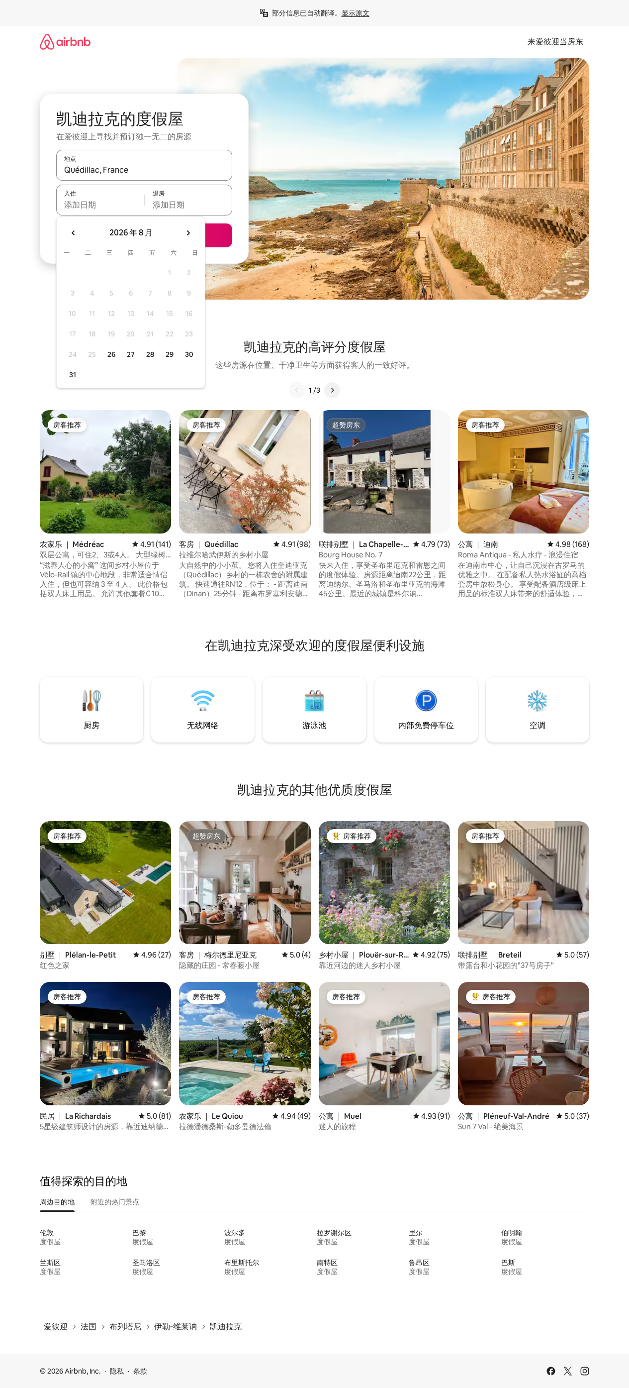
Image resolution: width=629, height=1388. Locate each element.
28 (150, 354)
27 (131, 354)
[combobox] (144, 170)
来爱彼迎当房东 (555, 41)
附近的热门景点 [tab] (114, 1201)
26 (111, 354)
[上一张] (297, 390)
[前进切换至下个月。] (188, 233)
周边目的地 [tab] (57, 1201)
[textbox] (100, 205)
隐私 (117, 1371)
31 (72, 374)
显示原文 (355, 12)
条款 (140, 1371)
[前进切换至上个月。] (74, 233)
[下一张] (332, 390)
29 (170, 354)
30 (189, 354)
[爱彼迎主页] (65, 41)
